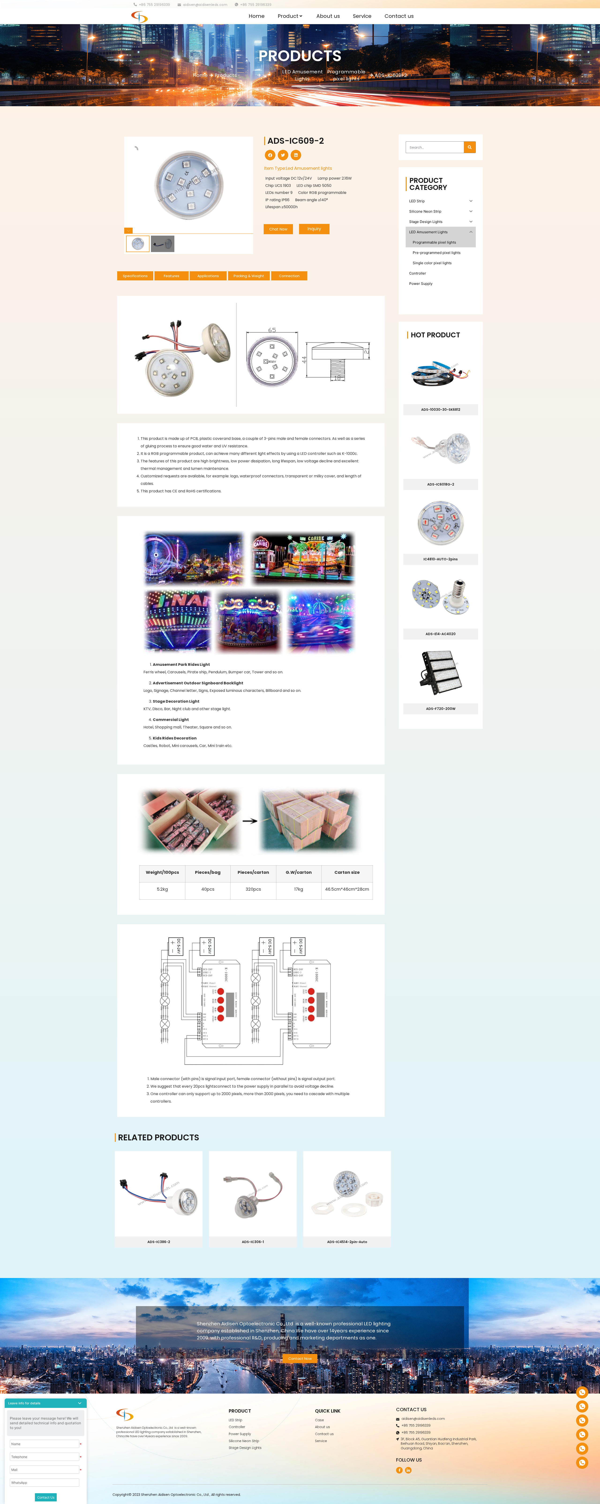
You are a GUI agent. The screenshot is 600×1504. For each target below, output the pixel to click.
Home (257, 16)
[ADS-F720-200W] (440, 672)
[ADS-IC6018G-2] (440, 448)
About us (328, 16)
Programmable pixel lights (346, 75)
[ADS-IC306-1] (253, 1193)
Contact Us (45, 1497)
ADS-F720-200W (440, 709)
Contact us (399, 16)
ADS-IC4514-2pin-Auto (347, 1242)
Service (362, 16)
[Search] (470, 147)
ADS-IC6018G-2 (440, 484)
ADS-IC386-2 (158, 1242)
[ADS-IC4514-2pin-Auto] (347, 1193)
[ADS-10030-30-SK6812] (440, 373)
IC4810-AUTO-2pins (441, 559)
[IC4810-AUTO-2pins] (440, 523)
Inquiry (314, 229)
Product (288, 16)
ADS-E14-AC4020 (441, 634)
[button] (270, 155)
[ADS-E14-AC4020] (440, 598)
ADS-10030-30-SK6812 (440, 410)
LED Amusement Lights (302, 75)
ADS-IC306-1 (253, 1242)
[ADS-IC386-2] (158, 1193)
